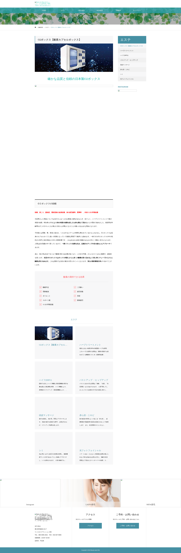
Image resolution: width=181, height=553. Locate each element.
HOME (44, 10)
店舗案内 (118, 10)
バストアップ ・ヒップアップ (129, 60)
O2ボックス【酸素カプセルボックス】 (131, 46)
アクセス (90, 525)
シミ (121, 74)
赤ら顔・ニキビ (125, 69)
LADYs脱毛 (81, 10)
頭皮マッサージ (125, 65)
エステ (63, 10)
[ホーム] (35, 27)
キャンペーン (137, 10)
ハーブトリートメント (126, 50)
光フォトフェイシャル (126, 79)
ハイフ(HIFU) (124, 55)
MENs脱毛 (100, 10)
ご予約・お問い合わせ (127, 525)
